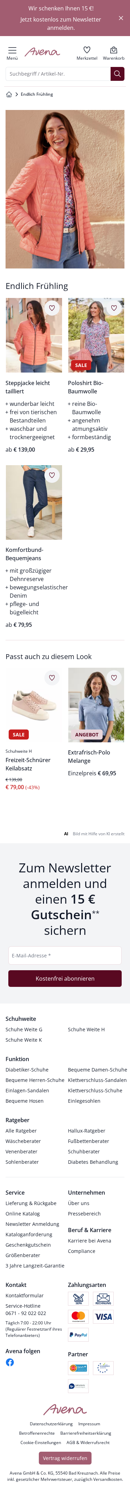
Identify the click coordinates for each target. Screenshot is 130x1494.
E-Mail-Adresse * (31, 955)
